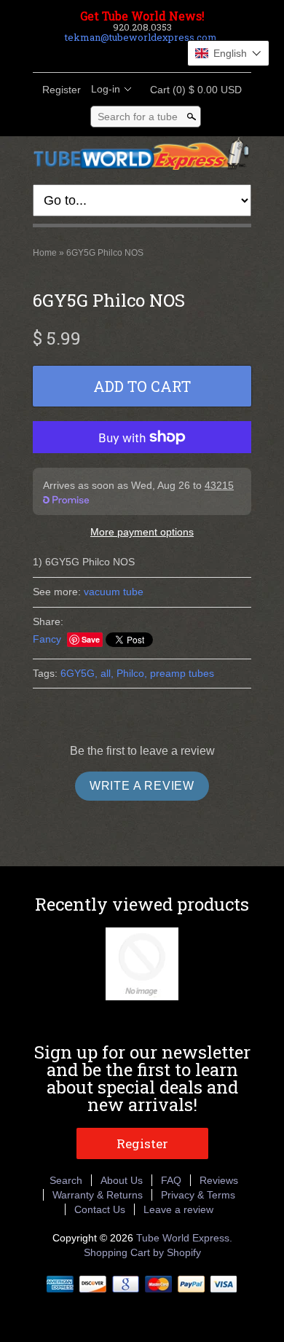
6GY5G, (79, 673)
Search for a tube (138, 116)
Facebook (104, 54)
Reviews (219, 1180)
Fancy (47, 639)
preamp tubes (182, 673)
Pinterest (153, 54)
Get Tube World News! (142, 16)
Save (91, 639)
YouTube (178, 54)
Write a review (142, 786)
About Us (121, 1180)
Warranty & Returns (97, 1195)
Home (45, 253)
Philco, (132, 673)
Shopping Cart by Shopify (142, 1252)
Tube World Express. (184, 1238)
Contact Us (99, 1209)
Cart (191, 89)
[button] (228, 53)
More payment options (142, 532)
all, (107, 673)
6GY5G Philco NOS (104, 253)
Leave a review (178, 1209)
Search (66, 1180)
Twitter (129, 54)
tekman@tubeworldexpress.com (141, 37)
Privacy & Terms (198, 1195)
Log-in (105, 89)
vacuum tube (113, 591)
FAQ (171, 1180)
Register (61, 89)
